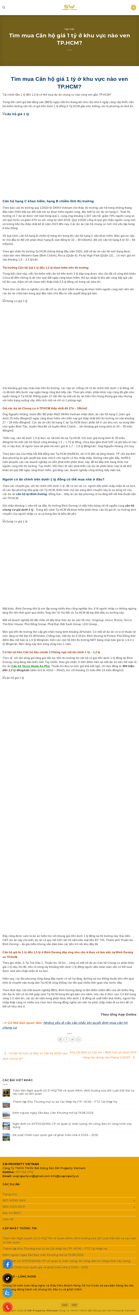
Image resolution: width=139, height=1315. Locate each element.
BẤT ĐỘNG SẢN (14, 1200)
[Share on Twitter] (72, 1039)
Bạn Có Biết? (12, 1213)
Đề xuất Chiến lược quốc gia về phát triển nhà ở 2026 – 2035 (55, 1135)
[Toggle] (134, 1200)
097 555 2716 (24, 1172)
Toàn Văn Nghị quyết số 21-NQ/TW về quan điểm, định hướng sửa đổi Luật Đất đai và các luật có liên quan (73, 1092)
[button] (133, 7)
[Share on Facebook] (66, 1039)
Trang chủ (10, 1194)
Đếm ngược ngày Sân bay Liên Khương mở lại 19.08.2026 (53, 1112)
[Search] (4, 7)
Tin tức (69, 29)
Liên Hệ (8, 1219)
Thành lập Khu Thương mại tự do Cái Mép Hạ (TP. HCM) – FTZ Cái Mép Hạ (65, 1101)
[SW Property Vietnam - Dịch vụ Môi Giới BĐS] (69, 7)
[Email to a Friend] (78, 1039)
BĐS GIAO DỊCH (14, 1206)
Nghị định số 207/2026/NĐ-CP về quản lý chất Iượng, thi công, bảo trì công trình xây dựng (72, 1125)
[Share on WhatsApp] (60, 1039)
